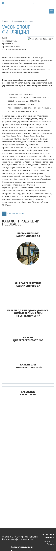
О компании (17, 21)
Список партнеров (16, 213)
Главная (5, 21)
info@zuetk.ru (11, 3)
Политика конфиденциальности (17, 539)
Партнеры (29, 21)
